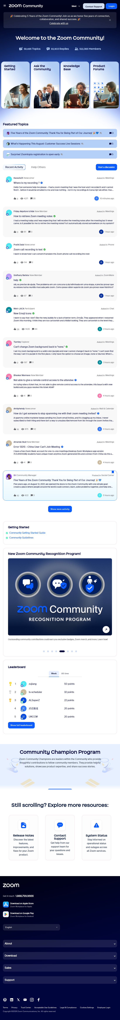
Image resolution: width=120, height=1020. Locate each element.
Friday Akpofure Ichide (24, 211)
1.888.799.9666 (25, 896)
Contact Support (93, 6)
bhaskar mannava (22, 375)
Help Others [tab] (38, 167)
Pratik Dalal (19, 245)
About (8, 943)
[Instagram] (32, 999)
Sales (8, 968)
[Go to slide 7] (72, 651)
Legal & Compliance (68, 1007)
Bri (15, 475)
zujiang (33, 683)
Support (9, 980)
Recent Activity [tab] (14, 167)
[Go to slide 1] (43, 651)
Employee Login (103, 1007)
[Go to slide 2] (48, 651)
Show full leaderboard (21, 725)
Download (11, 955)
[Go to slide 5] (60, 651)
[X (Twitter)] (18, 999)
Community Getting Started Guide (27, 532)
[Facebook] (38, 999)
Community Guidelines (21, 537)
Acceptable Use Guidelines (45, 1007)
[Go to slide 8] (76, 651)
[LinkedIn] (11, 999)
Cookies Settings (87, 1007)
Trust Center (26, 1007)
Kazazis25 (18, 178)
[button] (4, 6)
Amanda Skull (20, 442)
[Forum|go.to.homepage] (26, 6)
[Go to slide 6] (66, 651)
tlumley (17, 342)
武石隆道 (33, 708)
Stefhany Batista (21, 275)
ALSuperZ (34, 700)
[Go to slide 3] (52, 651)
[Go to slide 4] (56, 651)
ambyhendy (19, 409)
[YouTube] (25, 999)
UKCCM (33, 716)
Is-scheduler (35, 692)
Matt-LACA (19, 309)
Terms (5, 1007)
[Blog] (5, 999)
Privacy (14, 1007)
